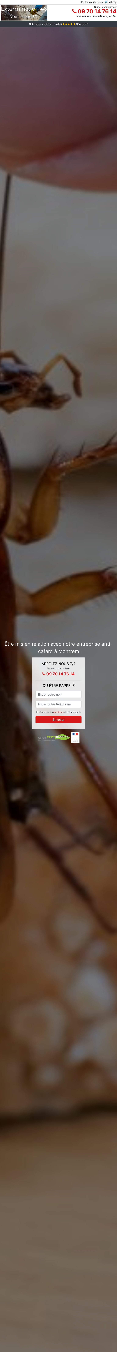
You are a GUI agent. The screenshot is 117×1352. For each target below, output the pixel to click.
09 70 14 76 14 (96, 11)
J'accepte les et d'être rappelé (60, 712)
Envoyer (58, 719)
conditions (58, 712)
